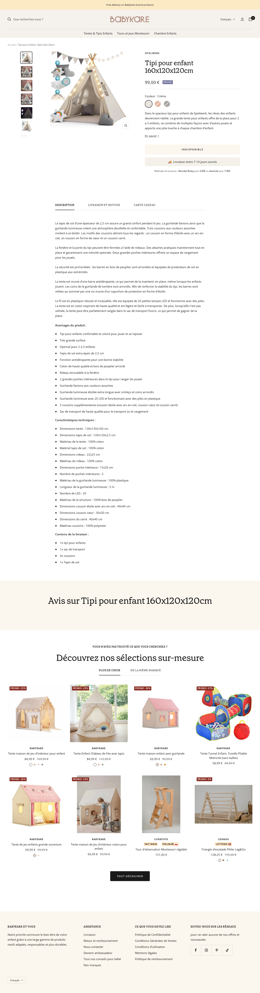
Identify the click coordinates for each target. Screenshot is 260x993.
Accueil (11, 44)
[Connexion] (242, 19)
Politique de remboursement (154, 959)
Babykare (36, 748)
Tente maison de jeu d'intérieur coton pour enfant (99, 846)
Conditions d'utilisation (150, 947)
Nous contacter (93, 947)
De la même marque (146, 670)
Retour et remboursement (101, 941)
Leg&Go (223, 839)
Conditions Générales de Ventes (155, 941)
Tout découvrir (130, 876)
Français (226, 19)
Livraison (90, 934)
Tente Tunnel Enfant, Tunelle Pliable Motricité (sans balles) (223, 756)
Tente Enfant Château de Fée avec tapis (98, 753)
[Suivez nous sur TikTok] (227, 950)
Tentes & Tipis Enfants (98, 33)
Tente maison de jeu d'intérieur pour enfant (36, 753)
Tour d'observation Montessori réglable (161, 849)
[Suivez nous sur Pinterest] (216, 950)
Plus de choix (109, 670)
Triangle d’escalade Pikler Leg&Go (223, 849)
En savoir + (152, 136)
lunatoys (161, 839)
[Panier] (250, 19)
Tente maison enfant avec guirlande (161, 753)
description (64, 205)
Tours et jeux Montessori (133, 33)
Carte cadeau (145, 205)
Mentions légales (146, 953)
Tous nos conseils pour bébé (102, 959)
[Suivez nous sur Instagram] (206, 950)
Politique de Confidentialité (152, 934)
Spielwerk (152, 53)
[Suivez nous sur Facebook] (196, 950)
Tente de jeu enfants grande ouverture (36, 844)
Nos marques (92, 965)
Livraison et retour (104, 205)
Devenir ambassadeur (98, 953)
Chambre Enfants (165, 33)
